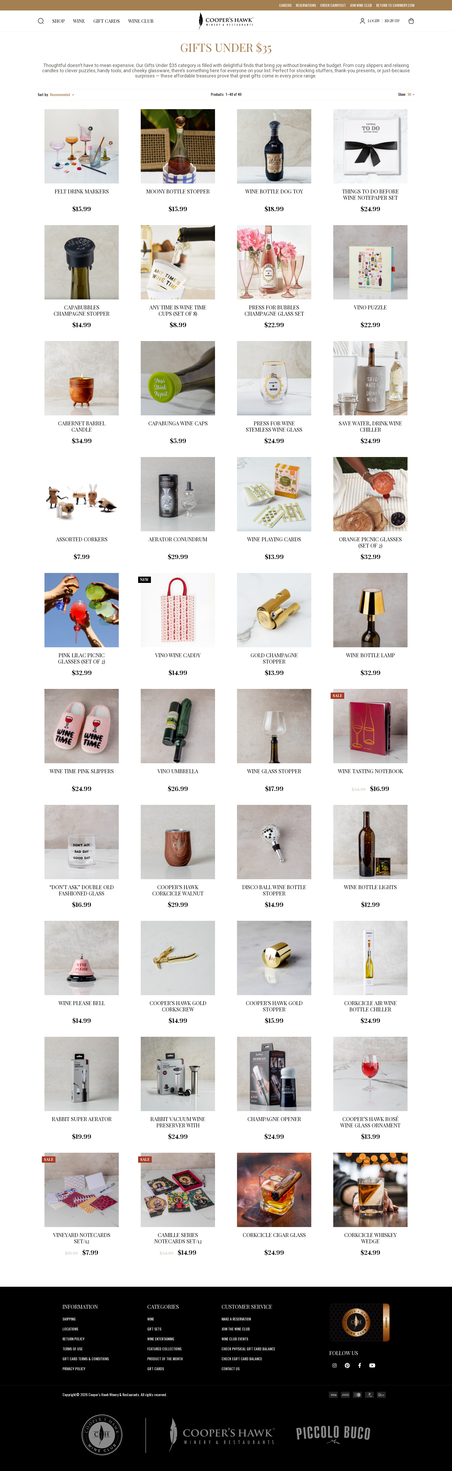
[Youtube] (372, 1365)
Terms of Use (73, 1348)
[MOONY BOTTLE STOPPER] (178, 146)
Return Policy (73, 1338)
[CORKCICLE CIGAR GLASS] (274, 1190)
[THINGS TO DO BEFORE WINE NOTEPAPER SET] (370, 146)
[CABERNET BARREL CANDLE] (81, 378)
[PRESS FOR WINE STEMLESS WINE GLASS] (274, 378)
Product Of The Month (165, 1358)
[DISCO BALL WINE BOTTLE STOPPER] (274, 842)
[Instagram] (334, 1365)
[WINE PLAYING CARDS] (274, 494)
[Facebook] (359, 1365)
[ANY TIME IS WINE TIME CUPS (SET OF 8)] (178, 262)
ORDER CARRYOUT (333, 5)
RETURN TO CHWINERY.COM (395, 5)
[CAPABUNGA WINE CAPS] (178, 378)
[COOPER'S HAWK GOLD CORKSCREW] (178, 958)
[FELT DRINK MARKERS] (81, 146)
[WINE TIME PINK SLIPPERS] (81, 726)
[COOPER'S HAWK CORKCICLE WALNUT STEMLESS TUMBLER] (178, 842)
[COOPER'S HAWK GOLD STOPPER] (274, 958)
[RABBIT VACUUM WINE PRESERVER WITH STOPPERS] (178, 1074)
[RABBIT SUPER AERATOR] (81, 1074)
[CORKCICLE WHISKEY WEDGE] (370, 1190)
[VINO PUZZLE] (370, 262)
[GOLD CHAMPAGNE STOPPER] (274, 610)
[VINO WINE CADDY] (178, 610)
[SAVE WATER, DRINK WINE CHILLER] (370, 378)
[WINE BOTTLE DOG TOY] (274, 146)
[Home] (226, 21)
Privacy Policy (74, 1368)
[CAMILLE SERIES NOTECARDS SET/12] (178, 1190)
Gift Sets (154, 1328)
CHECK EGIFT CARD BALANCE (242, 1358)
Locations (70, 1328)
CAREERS (285, 5)
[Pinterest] (347, 1365)
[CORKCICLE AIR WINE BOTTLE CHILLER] (370, 958)
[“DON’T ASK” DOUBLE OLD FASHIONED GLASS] (81, 842)
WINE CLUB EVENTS (235, 1338)
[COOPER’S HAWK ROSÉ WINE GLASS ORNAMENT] (370, 1074)
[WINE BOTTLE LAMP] (370, 610)
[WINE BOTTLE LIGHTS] (370, 842)
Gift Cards (155, 1368)
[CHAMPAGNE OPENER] (274, 1074)
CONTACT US (231, 1368)
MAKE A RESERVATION (236, 1319)
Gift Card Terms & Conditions (86, 1358)
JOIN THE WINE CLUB (236, 1328)
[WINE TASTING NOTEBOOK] (370, 726)
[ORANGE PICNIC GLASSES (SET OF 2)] (370, 494)
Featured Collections (164, 1348)
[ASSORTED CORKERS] (81, 494)
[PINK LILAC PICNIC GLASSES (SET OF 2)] (81, 610)
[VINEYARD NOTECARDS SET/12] (81, 1190)
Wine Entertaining (160, 1338)
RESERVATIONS (306, 5)
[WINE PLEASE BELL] (81, 958)
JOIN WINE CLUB (361, 5)
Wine (150, 1319)
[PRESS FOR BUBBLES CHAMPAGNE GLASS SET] (274, 262)
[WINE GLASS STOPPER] (274, 726)
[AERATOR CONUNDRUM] (178, 494)
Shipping (69, 1319)
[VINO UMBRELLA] (178, 726)
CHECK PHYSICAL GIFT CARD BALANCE (248, 1348)
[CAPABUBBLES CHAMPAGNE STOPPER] (81, 262)
